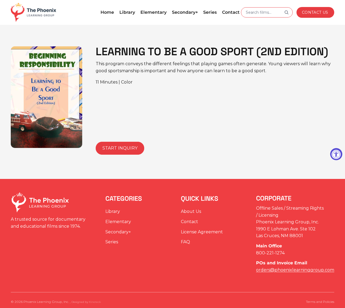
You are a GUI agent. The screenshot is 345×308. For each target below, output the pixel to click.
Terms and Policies (320, 302)
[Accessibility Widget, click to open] (336, 154)
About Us (191, 211)
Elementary (118, 221)
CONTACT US (315, 12)
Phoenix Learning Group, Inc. (46, 302)
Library (112, 211)
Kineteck (95, 302)
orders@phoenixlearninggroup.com (295, 269)
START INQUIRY (119, 148)
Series (111, 241)
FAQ (185, 241)
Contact (189, 221)
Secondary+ (118, 231)
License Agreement (202, 231)
